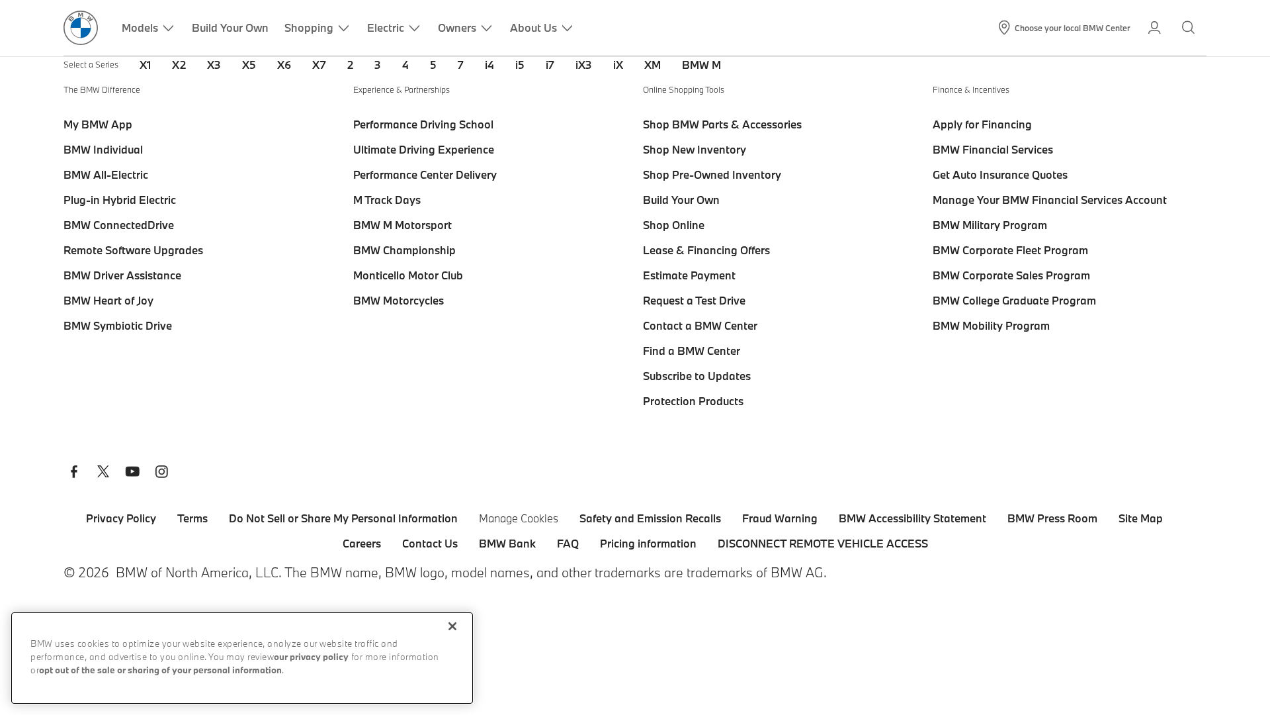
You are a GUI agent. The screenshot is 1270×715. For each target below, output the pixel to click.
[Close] (452, 626)
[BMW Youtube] (132, 473)
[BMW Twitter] (103, 473)
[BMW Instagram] (161, 473)
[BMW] (81, 28)
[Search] (1189, 28)
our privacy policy (311, 657)
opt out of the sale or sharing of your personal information (160, 671)
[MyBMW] (1155, 28)
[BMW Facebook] (74, 473)
